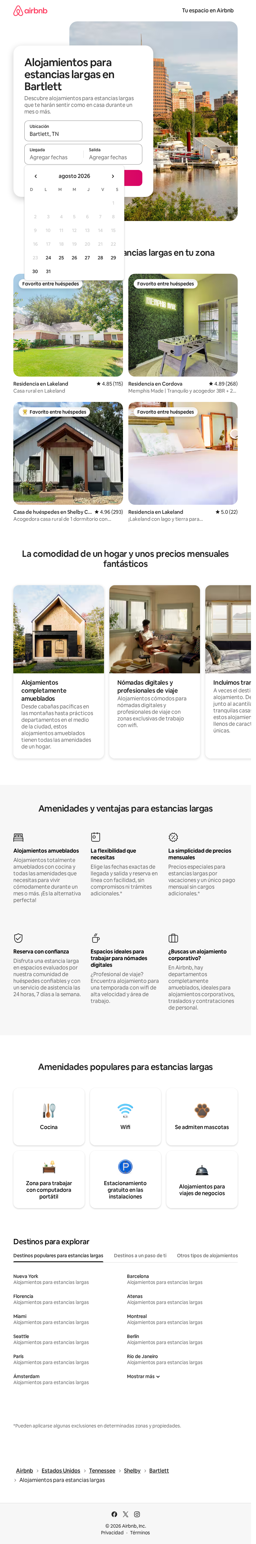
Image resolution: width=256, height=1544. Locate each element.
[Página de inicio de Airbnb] (30, 10)
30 (35, 271)
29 (113, 258)
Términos (140, 1533)
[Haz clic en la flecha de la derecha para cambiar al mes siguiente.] (113, 176)
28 (100, 258)
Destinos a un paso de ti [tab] (140, 1256)
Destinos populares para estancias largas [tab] (58, 1256)
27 (87, 258)
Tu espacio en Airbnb (208, 10)
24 (48, 258)
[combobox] (83, 134)
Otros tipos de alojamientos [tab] (207, 1256)
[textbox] (54, 157)
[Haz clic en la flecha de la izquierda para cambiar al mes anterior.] (36, 176)
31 (48, 271)
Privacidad (112, 1533)
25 (61, 258)
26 (74, 258)
